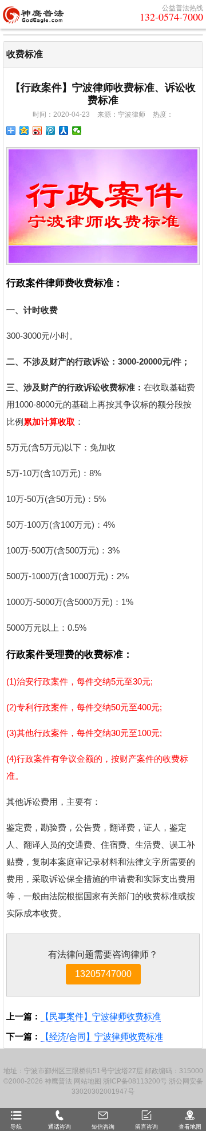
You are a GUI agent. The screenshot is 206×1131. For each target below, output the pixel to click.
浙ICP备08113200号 (135, 1081)
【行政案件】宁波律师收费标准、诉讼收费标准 (103, 94)
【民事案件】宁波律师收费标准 (101, 1016)
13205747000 (103, 974)
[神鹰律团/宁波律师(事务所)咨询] (33, 14)
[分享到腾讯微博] (51, 130)
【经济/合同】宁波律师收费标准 (102, 1036)
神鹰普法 (58, 1081)
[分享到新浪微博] (37, 130)
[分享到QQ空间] (24, 130)
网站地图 (87, 1081)
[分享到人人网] (64, 130)
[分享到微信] (77, 130)
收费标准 (24, 54)
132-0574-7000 (171, 16)
